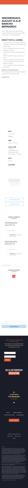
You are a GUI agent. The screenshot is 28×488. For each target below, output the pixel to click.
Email (9, 351)
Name (10, 354)
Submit (7, 359)
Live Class (7, 265)
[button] (25, 2)
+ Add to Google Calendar (14, 199)
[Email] (13, 276)
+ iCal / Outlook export (14, 204)
